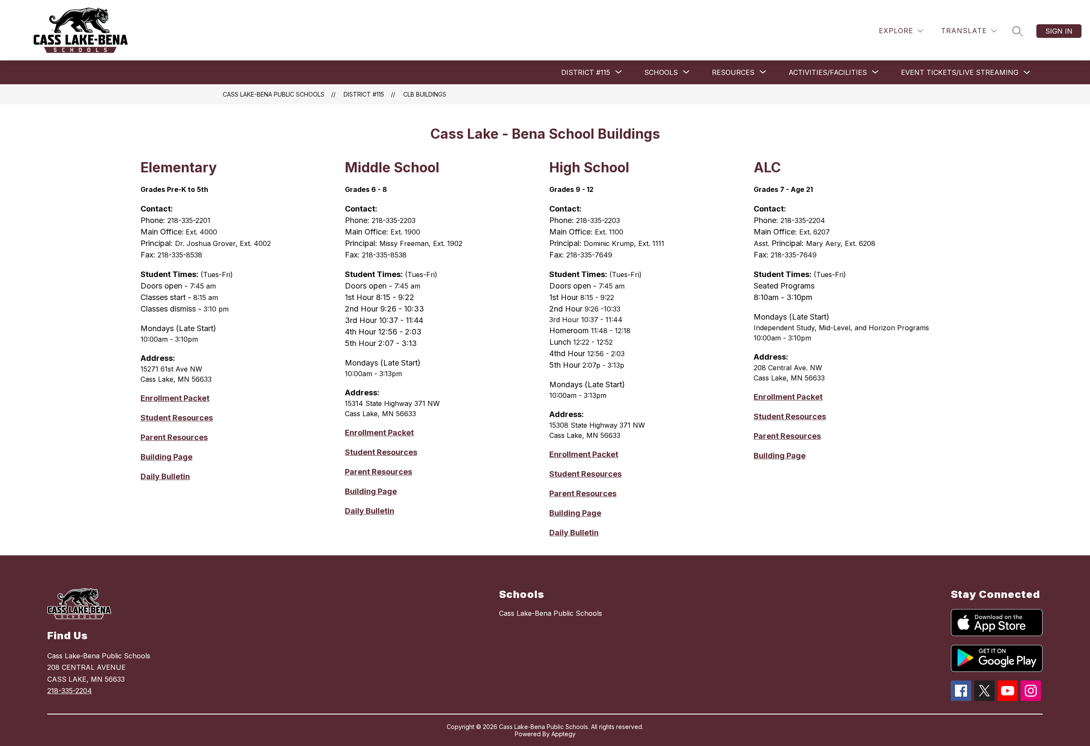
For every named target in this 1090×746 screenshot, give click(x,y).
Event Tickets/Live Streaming (959, 72)
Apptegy (563, 733)
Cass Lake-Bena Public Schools (273, 94)
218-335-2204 (69, 690)
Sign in (1059, 31)
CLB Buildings (424, 94)
